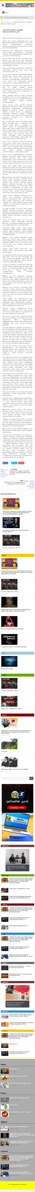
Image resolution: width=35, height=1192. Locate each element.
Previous (14, 469)
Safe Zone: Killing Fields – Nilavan (11, 548)
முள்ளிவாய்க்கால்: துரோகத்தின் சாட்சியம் (18, 925)
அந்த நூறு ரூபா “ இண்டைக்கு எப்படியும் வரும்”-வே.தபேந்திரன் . (15, 769)
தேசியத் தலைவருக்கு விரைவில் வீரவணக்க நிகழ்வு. (12, 629)
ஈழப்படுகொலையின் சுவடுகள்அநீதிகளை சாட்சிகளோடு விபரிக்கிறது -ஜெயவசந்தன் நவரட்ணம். (21, 1023)
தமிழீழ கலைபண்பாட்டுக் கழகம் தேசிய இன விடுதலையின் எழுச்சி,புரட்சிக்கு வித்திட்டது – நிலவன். (21, 955)
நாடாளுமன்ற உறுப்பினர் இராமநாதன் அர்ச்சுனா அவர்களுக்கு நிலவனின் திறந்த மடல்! (16, 530)
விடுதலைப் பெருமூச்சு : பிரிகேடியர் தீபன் (18, 1076)
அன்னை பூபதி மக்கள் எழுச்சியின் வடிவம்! (19, 1126)
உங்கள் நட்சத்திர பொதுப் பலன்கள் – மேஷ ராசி (20, 1112)
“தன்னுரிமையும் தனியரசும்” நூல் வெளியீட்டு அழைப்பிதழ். (13, 646)
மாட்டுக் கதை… (4, 751)
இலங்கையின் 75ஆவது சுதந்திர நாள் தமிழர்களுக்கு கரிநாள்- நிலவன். (14, 483)
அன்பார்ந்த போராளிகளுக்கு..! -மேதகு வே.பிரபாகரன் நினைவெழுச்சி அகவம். (20, 974)
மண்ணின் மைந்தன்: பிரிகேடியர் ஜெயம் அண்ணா (20, 1083)
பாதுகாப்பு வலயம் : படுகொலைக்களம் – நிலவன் (11, 708)
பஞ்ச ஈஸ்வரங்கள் (14, 1105)
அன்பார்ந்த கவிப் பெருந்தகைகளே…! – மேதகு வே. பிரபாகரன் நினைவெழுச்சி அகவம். (20, 966)
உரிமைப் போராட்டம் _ (13, 1044)
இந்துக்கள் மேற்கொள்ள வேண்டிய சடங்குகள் (20, 1098)
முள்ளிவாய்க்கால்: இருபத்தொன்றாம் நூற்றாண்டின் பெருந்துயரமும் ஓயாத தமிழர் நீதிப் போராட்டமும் (20, 897)
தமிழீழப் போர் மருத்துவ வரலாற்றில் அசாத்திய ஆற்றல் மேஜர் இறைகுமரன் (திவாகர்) (20, 472)
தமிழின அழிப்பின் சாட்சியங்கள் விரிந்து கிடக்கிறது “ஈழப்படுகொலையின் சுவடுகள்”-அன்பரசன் (20, 1015)
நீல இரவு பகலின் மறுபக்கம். (7, 668)
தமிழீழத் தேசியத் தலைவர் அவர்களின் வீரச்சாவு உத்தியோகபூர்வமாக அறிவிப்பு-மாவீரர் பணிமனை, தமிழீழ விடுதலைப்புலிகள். (16, 610)
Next (21, 480)
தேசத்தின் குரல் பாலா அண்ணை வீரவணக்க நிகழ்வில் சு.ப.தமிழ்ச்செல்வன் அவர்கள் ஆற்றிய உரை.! (21, 1141)
